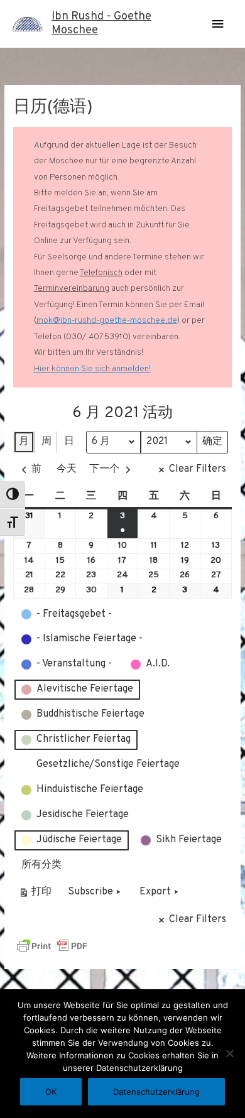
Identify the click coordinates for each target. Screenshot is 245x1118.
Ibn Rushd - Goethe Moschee (101, 23)
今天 (67, 469)
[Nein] (229, 1053)
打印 (35, 895)
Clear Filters (197, 469)
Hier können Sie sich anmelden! (92, 369)
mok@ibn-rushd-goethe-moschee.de (106, 320)
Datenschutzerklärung (156, 1092)
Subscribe (90, 892)
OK (51, 1092)
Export (155, 892)
